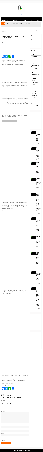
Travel (33, 97)
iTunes (33, 86)
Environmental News (35, 74)
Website (2, 433)
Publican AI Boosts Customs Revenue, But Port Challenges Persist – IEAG (38, 241)
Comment (3, 411)
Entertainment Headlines (17, 17)
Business (25, 17)
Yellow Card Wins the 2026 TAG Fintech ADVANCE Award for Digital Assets (38, 224)
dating (33, 60)
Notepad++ (34, 89)
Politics (33, 91)
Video (33, 99)
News (3, 17)
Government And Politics (6, 20)
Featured (20, 20)
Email (2, 429)
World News (31, 17)
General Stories (9, 17)
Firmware (33, 80)
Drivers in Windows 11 (36, 65)
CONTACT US (30, 20)
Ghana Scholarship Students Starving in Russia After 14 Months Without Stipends (38, 137)
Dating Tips (34, 63)
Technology (34, 95)
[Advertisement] (15, 73)
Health (33, 84)
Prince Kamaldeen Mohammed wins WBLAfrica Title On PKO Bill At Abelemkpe (38, 277)
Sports (25, 20)
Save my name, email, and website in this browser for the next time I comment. (13, 440)
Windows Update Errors (36, 102)
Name (2, 424)
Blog (32, 54)
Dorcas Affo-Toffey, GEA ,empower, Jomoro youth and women (38, 167)
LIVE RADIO (37, 20)
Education (33, 68)
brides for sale (34, 56)
